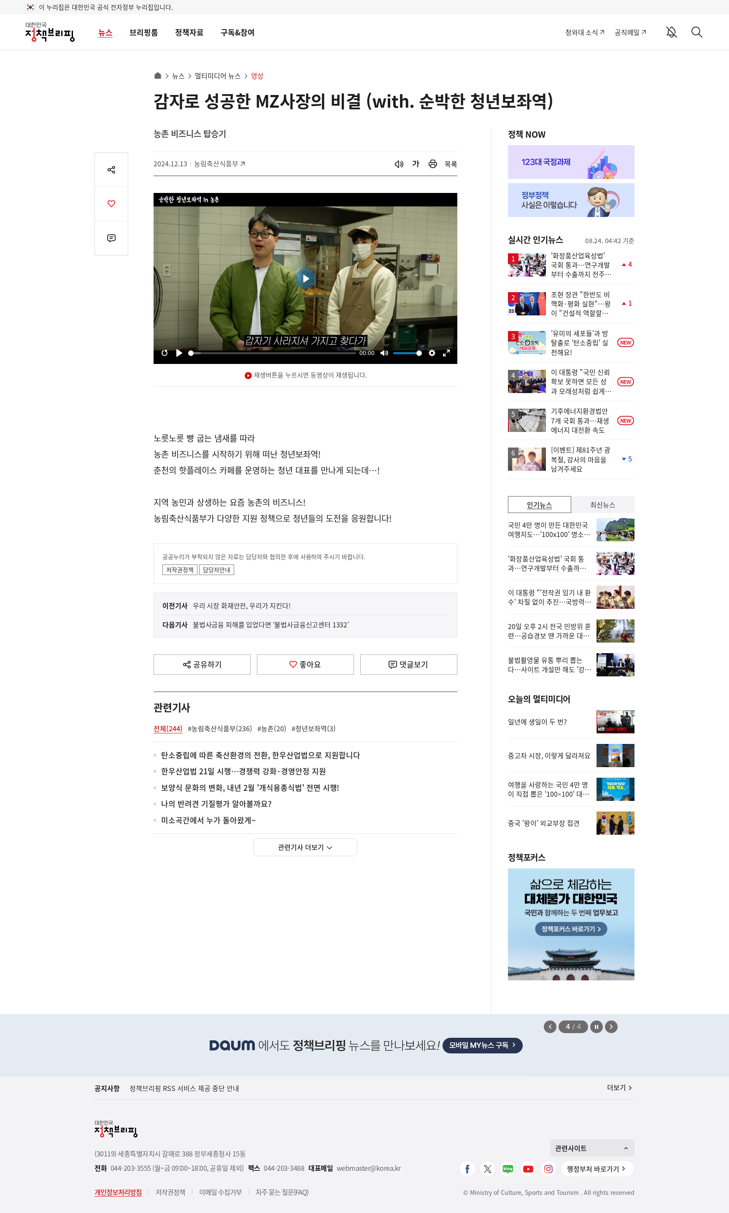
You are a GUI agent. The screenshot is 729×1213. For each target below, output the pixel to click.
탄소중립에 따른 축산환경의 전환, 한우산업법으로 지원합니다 (260, 755)
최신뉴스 (603, 504)
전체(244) (168, 728)
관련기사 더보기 (301, 847)
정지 (596, 1026)
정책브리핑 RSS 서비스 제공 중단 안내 (184, 1088)
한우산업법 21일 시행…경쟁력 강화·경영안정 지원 (243, 771)
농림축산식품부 (216, 163)
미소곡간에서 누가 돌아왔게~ (208, 820)
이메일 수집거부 (220, 1192)
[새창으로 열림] (433, 164)
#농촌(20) (271, 728)
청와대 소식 (581, 32)
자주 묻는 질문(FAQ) (282, 1192)
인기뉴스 (539, 504)
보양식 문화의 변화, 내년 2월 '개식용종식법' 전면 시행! (250, 788)
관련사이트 (571, 1148)
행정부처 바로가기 (593, 1169)
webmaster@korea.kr (369, 1168)
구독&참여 (238, 32)
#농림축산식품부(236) (220, 728)
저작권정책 (180, 569)
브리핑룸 (144, 32)
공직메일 (627, 32)
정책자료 (189, 32)
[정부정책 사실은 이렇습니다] (571, 200)
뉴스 (105, 32)
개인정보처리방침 (118, 1192)
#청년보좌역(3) (314, 728)
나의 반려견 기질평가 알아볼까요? (216, 804)
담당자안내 (216, 569)
